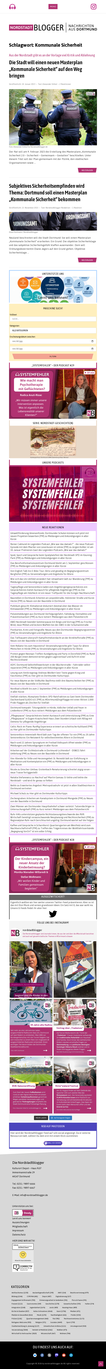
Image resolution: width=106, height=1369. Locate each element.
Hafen (89, 1304)
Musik (41, 1315)
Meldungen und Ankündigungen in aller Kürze (48, 558)
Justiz (54, 1307)
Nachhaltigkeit (58, 1315)
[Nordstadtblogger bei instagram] (71, 1355)
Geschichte (52, 1304)
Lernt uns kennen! (21, 1218)
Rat (56, 1318)
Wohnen (65, 1333)
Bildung (17, 1296)
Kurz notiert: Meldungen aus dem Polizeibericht (63, 616)
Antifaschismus (20, 1292)
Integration (18, 1307)
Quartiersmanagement (37, 1318)
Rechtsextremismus (74, 1318)
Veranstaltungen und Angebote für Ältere (51, 574)
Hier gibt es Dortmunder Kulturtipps (50, 675)
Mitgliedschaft (20, 1226)
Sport (70, 1322)
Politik (76, 1315)
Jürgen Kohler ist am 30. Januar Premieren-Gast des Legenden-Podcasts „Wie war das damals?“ (51, 548)
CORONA (32, 1296)
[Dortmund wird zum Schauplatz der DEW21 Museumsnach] (31, 969)
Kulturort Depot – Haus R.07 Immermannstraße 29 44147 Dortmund (26, 1172)
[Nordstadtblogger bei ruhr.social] (56, 1355)
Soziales (56, 1322)
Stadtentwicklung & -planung (25, 1326)
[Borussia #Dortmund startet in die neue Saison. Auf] (31, 1085)
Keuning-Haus (69, 1307)
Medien (75, 1311)
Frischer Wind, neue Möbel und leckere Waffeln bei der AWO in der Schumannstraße (51, 623)
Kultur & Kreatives (42, 1311)
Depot (46, 1296)
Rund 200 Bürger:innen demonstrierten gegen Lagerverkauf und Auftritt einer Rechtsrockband (52, 656)
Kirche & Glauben (20, 1311)
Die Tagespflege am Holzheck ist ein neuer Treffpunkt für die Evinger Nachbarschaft (52, 591)
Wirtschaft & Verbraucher (24, 1333)
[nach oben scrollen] (100, 1363)
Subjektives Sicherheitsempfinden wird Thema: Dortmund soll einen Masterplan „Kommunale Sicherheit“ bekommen (48, 192)
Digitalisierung (63, 1296)
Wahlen (62, 1330)
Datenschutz (19, 1234)
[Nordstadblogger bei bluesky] (35, 1355)
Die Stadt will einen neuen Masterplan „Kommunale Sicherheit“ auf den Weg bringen (45, 69)
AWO (62, 1292)
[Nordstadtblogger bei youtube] (64, 1355)
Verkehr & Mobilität (42, 1330)
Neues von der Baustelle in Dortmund (45, 601)
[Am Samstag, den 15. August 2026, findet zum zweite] (75, 1085)
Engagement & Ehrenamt (23, 1300)
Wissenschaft (48, 1333)
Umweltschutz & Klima (55, 1326)
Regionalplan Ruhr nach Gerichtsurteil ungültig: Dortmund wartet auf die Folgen (52, 820)
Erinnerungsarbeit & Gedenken (53, 1300)
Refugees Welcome (21, 1322)
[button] (53, 290)
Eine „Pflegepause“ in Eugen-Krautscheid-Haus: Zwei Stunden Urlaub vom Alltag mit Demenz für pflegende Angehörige (52, 718)
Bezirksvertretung (79, 1292)
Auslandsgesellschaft (43, 1292)
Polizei (17, 1318)
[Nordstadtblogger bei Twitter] (49, 1355)
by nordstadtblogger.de (52, 1363)
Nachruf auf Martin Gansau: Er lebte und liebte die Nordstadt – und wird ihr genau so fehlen (48, 779)
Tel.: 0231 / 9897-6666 (23, 1183)
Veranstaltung (20, 1330)
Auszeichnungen (20, 1222)
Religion (41, 1322)
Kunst (61, 1311)
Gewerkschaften (72, 1304)
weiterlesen (87, 170)
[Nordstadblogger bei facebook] (42, 1355)
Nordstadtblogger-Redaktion (58, 207)
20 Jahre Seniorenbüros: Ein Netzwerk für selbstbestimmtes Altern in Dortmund (52, 736)
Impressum (18, 1230)
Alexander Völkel (50, 84)
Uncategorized (78, 1326)
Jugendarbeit (37, 1307)
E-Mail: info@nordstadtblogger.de (30, 1195)
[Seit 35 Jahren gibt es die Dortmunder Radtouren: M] (31, 1027)
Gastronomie (34, 1304)
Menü (53, 6)
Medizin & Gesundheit (22, 1315)
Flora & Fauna (79, 1300)
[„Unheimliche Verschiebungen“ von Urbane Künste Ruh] (75, 969)
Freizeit (17, 1304)
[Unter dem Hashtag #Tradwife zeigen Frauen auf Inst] (75, 1027)
